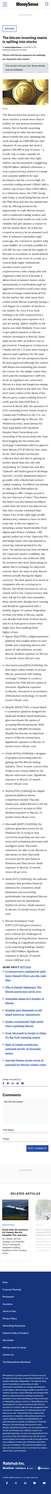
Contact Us (8, 1354)
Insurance (8, 1304)
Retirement (8, 1296)
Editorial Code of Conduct (16, 1333)
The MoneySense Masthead (17, 1362)
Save (5, 1282)
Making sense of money (14, 1347)
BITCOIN (25, 967)
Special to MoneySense (13, 47)
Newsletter (8, 1340)
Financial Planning (12, 1289)
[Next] (45, 1218)
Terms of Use (9, 1311)
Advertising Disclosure (14, 1325)
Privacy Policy (10, 1318)
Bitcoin (9, 28)
